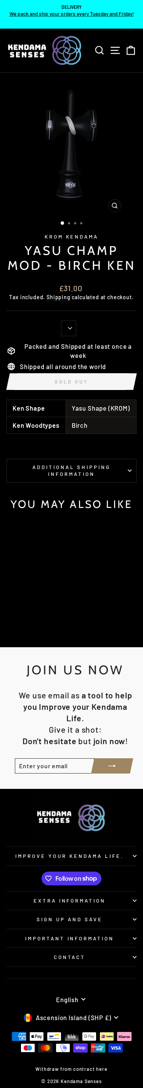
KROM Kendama (72, 237)
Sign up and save (70, 919)
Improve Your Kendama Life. (69, 856)
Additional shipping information (71, 470)
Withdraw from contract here (71, 1069)
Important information (69, 938)
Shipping (59, 297)
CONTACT (70, 957)
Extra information (70, 901)
